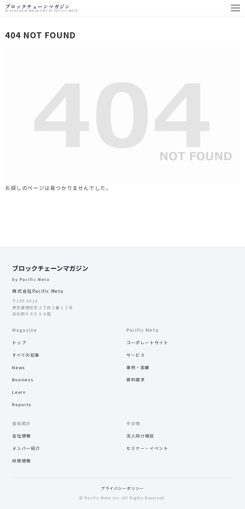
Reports (21, 404)
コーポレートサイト (147, 342)
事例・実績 (138, 367)
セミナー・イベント (147, 448)
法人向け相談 (140, 436)
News (18, 367)
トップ (19, 342)
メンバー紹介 (26, 448)
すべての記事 (26, 355)
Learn (19, 392)
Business (22, 379)
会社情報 (21, 436)
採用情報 (21, 461)
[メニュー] (235, 8)
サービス (135, 355)
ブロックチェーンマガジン (50, 268)
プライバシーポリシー (122, 488)
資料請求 (135, 379)
